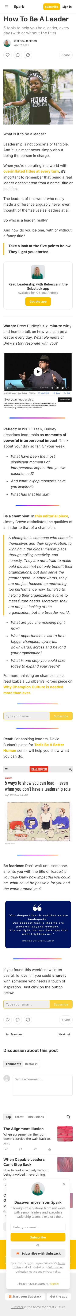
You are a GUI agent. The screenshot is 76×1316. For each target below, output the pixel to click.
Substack (17, 1307)
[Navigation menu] (7, 7)
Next (61, 1034)
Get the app (38, 301)
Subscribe (51, 7)
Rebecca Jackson (25, 41)
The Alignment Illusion (23, 1129)
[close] (63, 1183)
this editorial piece (51, 516)
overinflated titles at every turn (31, 171)
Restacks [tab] (31, 1064)
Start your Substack (26, 1296)
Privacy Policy (51, 1271)
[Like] (7, 55)
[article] (38, 1139)
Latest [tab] (19, 1117)
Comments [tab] (13, 1064)
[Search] (68, 1117)
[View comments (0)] (18, 55)
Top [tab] (8, 1117)
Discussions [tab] (36, 1117)
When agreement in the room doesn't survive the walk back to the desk (26, 1136)
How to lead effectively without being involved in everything (26, 1172)
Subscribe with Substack (41, 1253)
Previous (16, 1034)
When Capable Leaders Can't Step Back (24, 1162)
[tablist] (21, 1064)
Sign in (67, 7)
